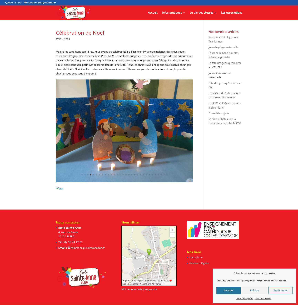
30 (167, 174)
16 (126, 174)
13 (117, 174)
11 (111, 174)
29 (164, 174)
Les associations (231, 13)
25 (152, 174)
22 (143, 174)
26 (155, 174)
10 (108, 174)
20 (137, 174)
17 (129, 174)
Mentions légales (244, 298)
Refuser (254, 290)
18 (131, 174)
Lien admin (196, 257)
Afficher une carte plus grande (139, 289)
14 (120, 174)
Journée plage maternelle (223, 47)
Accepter (228, 290)
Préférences (280, 290)
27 (158, 174)
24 (149, 174)
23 (146, 174)
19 (134, 174)
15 (123, 174)
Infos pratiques (172, 13)
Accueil (153, 13)
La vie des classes (201, 13)
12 (114, 174)
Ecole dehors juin (218, 113)
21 (140, 174)
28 (161, 174)
